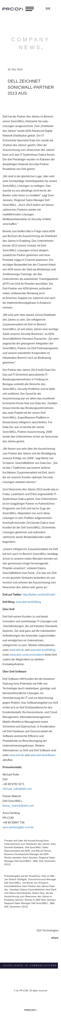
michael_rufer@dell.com (17, 788)
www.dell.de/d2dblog (28, 601)
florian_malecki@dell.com (18, 805)
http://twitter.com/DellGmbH (39, 594)
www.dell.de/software (43, 755)
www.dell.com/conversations (27, 654)
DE (48, 8)
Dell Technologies (47, 930)
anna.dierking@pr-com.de (18, 827)
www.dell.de (16, 649)
